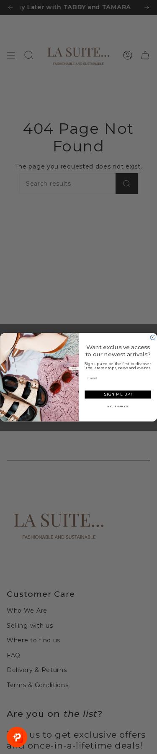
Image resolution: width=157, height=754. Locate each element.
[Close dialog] (152, 337)
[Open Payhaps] (17, 737)
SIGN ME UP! (117, 394)
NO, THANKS (118, 406)
